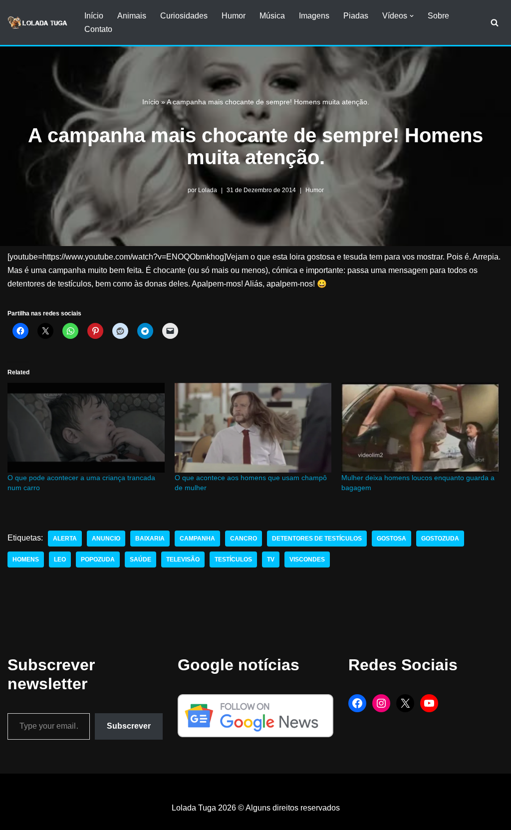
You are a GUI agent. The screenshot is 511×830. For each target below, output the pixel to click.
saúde (140, 559)
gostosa (391, 538)
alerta (65, 538)
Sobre (438, 15)
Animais (131, 15)
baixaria (150, 538)
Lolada (207, 190)
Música (272, 15)
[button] (412, 16)
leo (60, 559)
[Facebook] (357, 703)
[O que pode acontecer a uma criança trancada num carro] (86, 428)
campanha (197, 538)
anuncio (106, 538)
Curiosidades (184, 15)
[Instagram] (381, 703)
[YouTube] (429, 703)
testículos (233, 559)
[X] (405, 703)
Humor (234, 15)
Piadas (355, 15)
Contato (98, 29)
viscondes (307, 559)
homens (25, 559)
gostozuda (440, 538)
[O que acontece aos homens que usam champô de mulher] (253, 428)
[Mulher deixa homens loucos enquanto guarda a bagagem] (420, 428)
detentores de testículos (317, 538)
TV (270, 559)
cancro (243, 538)
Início (93, 15)
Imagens (314, 15)
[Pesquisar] (495, 22)
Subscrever (129, 726)
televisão (183, 559)
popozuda (98, 559)
